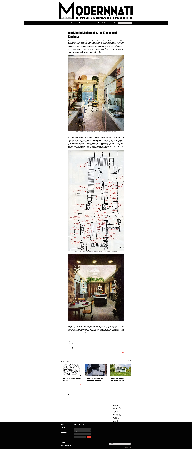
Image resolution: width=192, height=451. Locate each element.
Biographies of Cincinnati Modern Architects (72, 379)
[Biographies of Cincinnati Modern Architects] (71, 370)
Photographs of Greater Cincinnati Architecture (117, 379)
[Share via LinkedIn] (76, 348)
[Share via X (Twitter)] (72, 348)
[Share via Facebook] (69, 348)
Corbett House (71, 343)
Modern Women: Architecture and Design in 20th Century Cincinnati (95, 379)
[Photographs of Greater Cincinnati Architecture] (120, 370)
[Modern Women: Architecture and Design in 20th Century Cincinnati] (96, 370)
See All (129, 360)
